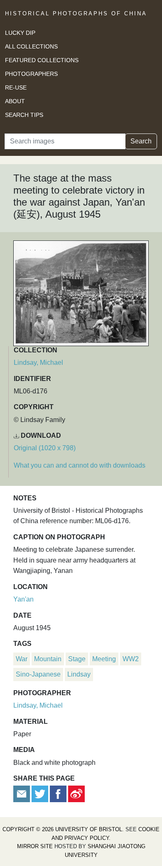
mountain (47, 658)
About (15, 101)
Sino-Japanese (38, 674)
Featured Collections (42, 60)
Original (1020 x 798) (45, 447)
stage (77, 658)
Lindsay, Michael (38, 362)
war (21, 658)
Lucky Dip (20, 32)
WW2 (131, 658)
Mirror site (35, 846)
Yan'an (23, 599)
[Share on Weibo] (76, 793)
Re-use (16, 87)
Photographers (31, 73)
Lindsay (79, 674)
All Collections (31, 46)
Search (141, 141)
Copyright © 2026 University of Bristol (62, 829)
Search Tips (24, 115)
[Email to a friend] (22, 793)
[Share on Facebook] (58, 793)
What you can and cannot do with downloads (79, 465)
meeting (104, 658)
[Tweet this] (41, 793)
